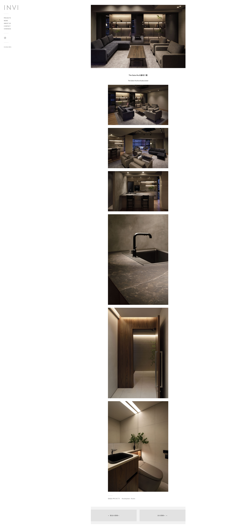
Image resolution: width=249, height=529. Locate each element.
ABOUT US (7, 23)
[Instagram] (5, 38)
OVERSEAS (7, 29)
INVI (10, 47)
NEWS (6, 20)
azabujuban (126, 498)
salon (133, 498)
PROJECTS (7, 18)
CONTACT (7, 26)
